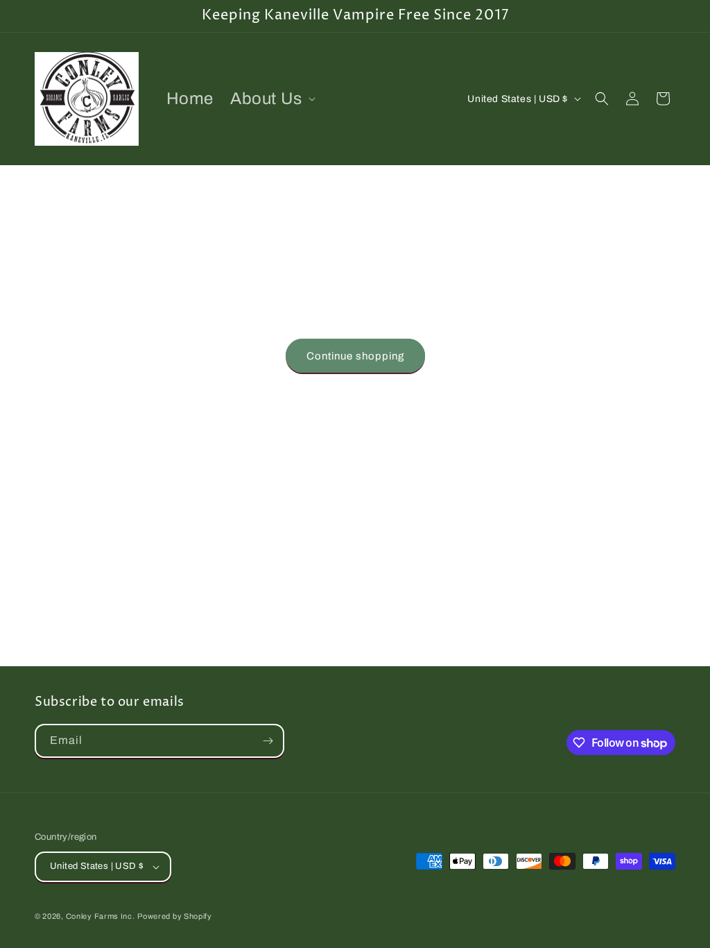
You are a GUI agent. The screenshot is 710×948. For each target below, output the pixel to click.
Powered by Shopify (174, 916)
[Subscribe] (267, 741)
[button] (271, 99)
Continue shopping (355, 356)
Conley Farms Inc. (100, 916)
